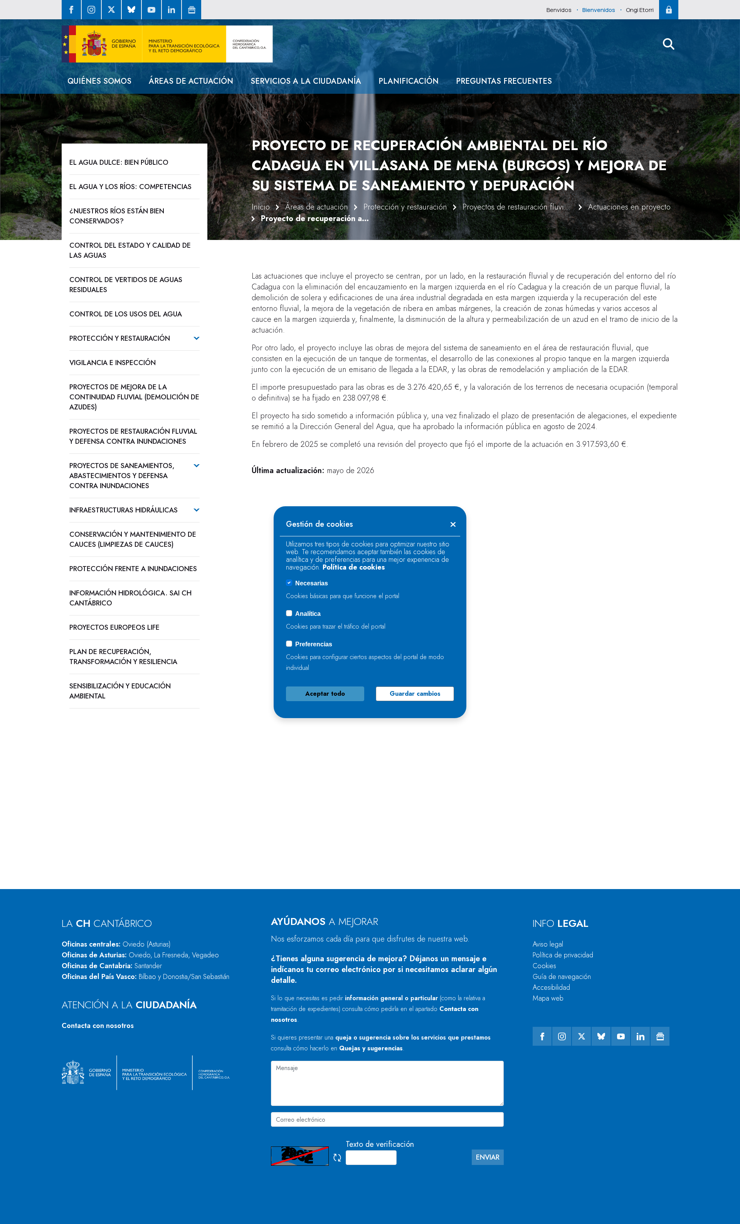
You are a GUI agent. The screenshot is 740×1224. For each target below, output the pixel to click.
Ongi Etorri (640, 10)
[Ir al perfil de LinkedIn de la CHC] (171, 9)
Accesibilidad (551, 987)
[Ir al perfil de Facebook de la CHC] (71, 9)
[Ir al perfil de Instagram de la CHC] (91, 9)
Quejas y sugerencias (371, 1048)
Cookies (544, 966)
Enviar (488, 1157)
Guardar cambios (415, 693)
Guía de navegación (562, 977)
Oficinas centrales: (116, 944)
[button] (668, 44)
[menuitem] (99, 81)
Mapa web (548, 998)
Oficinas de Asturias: (140, 955)
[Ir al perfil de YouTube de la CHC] (151, 9)
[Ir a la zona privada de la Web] (668, 9)
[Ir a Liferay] (167, 44)
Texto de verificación (380, 1144)
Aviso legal (548, 944)
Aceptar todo (325, 693)
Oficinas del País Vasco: (145, 977)
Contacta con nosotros (98, 1026)
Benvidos (559, 10)
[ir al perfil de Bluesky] (131, 9)
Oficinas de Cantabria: (112, 966)
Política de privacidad (563, 955)
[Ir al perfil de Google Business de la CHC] (191, 9)
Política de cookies (354, 567)
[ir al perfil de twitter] (111, 9)
